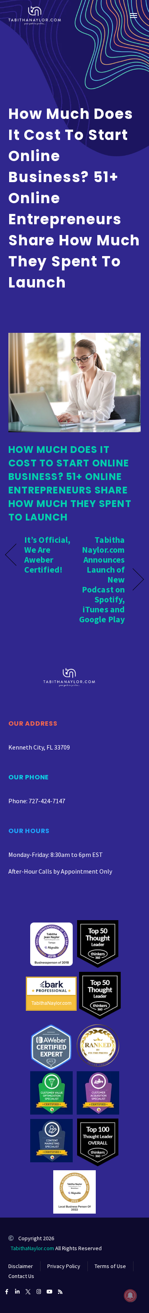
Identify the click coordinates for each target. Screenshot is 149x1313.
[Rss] (60, 1291)
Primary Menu (133, 15)
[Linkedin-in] (17, 1291)
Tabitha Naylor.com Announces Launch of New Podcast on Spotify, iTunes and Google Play (102, 579)
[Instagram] (38, 1291)
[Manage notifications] (130, 1295)
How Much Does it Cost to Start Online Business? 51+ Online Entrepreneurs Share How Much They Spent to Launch (70, 483)
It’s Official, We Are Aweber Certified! (47, 555)
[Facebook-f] (6, 1291)
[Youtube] (49, 1291)
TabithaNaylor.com (32, 1248)
